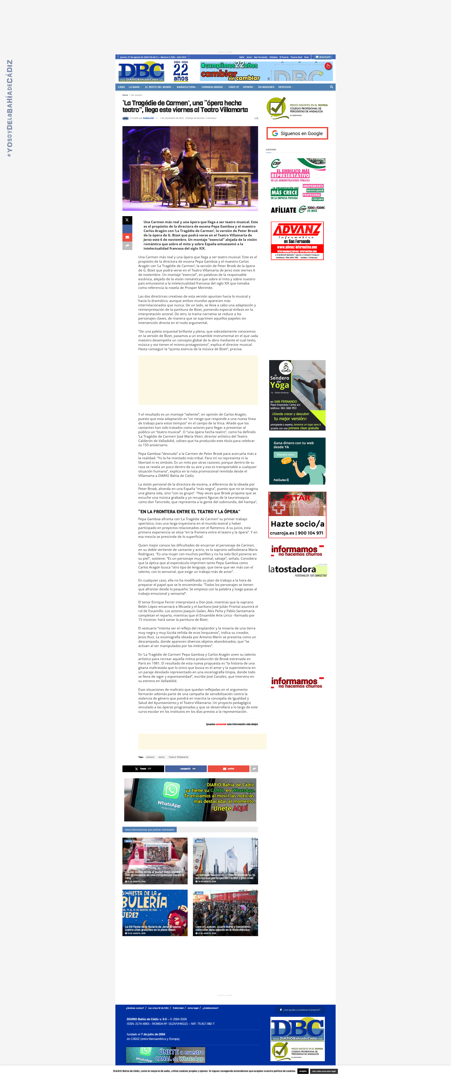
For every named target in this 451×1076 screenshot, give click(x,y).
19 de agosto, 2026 (206, 881)
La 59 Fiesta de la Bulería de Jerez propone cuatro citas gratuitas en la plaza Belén (153, 928)
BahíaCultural (186, 87)
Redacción (148, 118)
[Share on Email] (127, 237)
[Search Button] (331, 87)
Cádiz (241, 57)
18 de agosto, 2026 (136, 933)
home (125, 95)
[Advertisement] (225, 24)
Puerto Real (296, 57)
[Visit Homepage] (154, 71)
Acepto (351, 1071)
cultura (150, 757)
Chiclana (273, 57)
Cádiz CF (233, 87)
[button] (300, 1009)
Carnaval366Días (212, 87)
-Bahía (128, 841)
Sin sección (136, 95)
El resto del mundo (158, 87)
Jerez (249, 57)
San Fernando (260, 57)
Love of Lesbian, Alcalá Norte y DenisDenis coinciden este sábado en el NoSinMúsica (223, 928)
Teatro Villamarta (178, 757)
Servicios (284, 87)
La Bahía (134, 87)
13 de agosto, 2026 (206, 933)
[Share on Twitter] (127, 220)
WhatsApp (325, 57)
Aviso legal (193, 1008)
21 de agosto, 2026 (136, 881)
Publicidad (178, 1008)
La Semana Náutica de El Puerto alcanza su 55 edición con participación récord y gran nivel (225, 876)
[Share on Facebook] (127, 229)
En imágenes (266, 87)
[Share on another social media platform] (127, 246)
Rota (306, 57)
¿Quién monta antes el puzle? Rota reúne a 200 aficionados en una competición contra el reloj (154, 875)
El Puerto (284, 57)
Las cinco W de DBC (158, 1008)
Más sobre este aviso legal (321, 1071)
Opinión (248, 87)
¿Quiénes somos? (135, 1008)
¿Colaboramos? (210, 1008)
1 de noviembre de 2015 (172, 118)
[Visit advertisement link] (266, 71)
